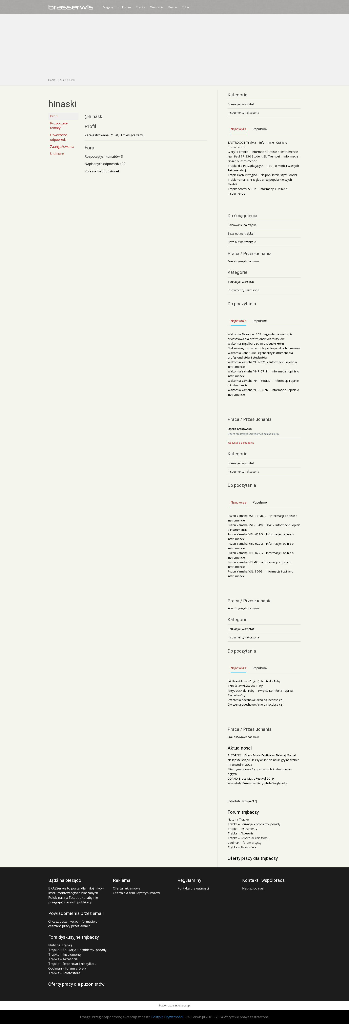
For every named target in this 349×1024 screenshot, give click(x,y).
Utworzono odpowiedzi (58, 137)
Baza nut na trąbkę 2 (242, 242)
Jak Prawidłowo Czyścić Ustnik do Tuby (254, 681)
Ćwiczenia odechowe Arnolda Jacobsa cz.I (256, 704)
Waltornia (156, 7)
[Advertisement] (174, 47)
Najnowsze (238, 129)
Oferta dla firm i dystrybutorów (136, 893)
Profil (54, 116)
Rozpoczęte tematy (59, 125)
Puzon (172, 7)
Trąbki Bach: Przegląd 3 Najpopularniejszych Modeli (262, 175)
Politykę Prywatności (167, 1017)
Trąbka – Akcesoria (240, 833)
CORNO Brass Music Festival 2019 (251, 778)
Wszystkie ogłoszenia (241, 442)
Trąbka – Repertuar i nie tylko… (249, 838)
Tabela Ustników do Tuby (245, 686)
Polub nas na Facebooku (66, 897)
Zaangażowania (62, 146)
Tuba (185, 7)
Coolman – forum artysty (244, 842)
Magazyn (109, 7)
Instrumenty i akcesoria (243, 113)
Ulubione (57, 153)
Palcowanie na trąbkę (242, 225)
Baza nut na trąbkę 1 (242, 233)
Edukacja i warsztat (241, 104)
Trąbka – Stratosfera (242, 847)
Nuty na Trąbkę (238, 819)
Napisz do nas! (253, 888)
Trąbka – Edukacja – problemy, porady (254, 824)
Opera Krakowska (240, 429)
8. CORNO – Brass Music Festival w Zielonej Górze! (262, 755)
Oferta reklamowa (126, 888)
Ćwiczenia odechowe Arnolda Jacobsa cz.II (256, 700)
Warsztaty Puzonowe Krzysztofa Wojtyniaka (257, 783)
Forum (126, 7)
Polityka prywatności (193, 888)
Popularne (259, 129)
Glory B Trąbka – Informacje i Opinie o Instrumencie (263, 152)
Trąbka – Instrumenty (242, 829)
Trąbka (140, 7)
